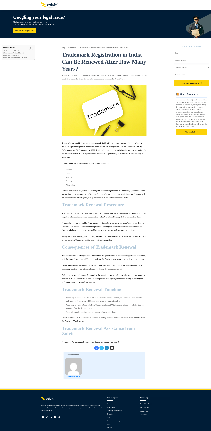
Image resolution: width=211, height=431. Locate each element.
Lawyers (109, 404)
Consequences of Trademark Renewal (14, 53)
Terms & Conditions (146, 404)
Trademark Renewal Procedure (12, 51)
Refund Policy (144, 411)
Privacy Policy (144, 407)
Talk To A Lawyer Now (24, 31)
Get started (190, 132)
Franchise (110, 414)
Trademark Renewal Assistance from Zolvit (15, 57)
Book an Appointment (190, 83)
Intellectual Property (113, 421)
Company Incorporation (114, 410)
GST (108, 417)
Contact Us (143, 415)
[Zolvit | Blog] (49, 5)
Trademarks (72, 48)
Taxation (110, 427)
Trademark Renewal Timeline (11, 55)
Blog (63, 48)
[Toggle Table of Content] (29, 48)
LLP (108, 424)
